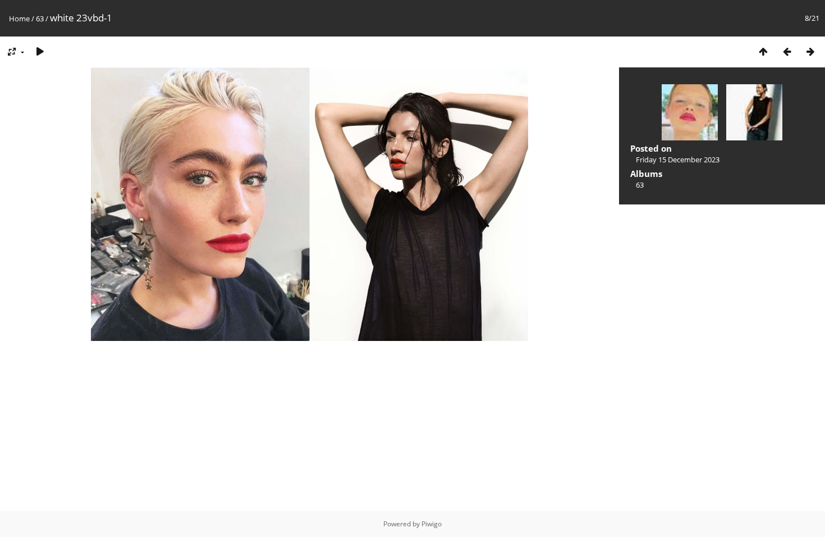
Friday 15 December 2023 (677, 159)
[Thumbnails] (763, 51)
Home (19, 18)
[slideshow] (40, 51)
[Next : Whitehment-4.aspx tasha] (810, 51)
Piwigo (431, 524)
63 (40, 18)
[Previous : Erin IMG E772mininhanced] (787, 51)
